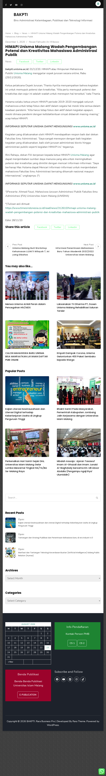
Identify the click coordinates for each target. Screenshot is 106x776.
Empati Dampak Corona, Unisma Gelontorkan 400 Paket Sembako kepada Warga (76, 356)
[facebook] (57, 679)
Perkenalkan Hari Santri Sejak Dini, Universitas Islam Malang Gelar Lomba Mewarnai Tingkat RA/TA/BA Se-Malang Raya (26, 466)
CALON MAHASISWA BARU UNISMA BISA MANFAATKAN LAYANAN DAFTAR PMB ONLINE (26, 356)
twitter (39, 61)
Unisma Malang (23, 73)
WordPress (53, 725)
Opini (21, 519)
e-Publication (28, 694)
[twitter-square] (70, 679)
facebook (24, 61)
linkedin (54, 61)
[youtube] (63, 679)
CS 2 (82, 643)
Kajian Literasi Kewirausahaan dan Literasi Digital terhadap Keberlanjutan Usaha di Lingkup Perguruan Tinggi (25, 414)
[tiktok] (83, 679)
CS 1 (72, 643)
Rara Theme (79, 721)
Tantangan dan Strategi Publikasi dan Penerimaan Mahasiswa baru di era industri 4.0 (55, 538)
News (8, 61)
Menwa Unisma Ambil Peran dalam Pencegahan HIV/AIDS (25, 305)
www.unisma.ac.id (84, 126)
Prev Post (30, 249)
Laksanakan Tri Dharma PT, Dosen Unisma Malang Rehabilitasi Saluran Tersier (77, 307)
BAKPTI (21, 14)
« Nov (10, 661)
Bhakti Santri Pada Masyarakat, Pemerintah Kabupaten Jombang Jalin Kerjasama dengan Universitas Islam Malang (77, 414)
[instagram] (76, 679)
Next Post (75, 249)
